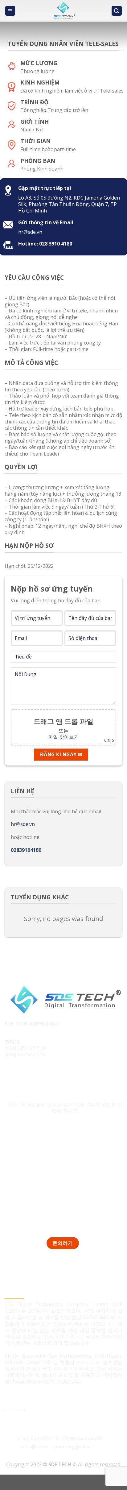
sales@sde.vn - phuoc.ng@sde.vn (56, 1446)
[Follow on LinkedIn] (33, 1075)
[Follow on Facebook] (10, 1075)
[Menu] (10, 11)
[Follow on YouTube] (45, 1075)
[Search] (117, 11)
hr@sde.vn (23, 824)
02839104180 (26, 850)
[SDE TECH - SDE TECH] (63, 11)
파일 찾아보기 (63, 736)
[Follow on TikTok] (22, 1075)
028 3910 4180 (55, 243)
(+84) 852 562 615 (25, 1054)
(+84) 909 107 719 (25, 1048)
